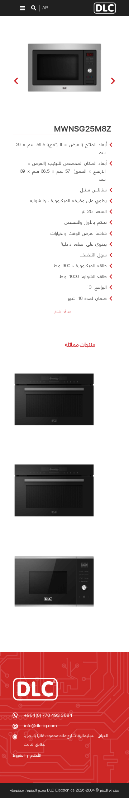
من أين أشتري (62, 311)
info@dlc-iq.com (40, 725)
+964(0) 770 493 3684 (48, 715)
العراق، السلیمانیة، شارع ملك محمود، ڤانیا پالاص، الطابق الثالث (66, 740)
